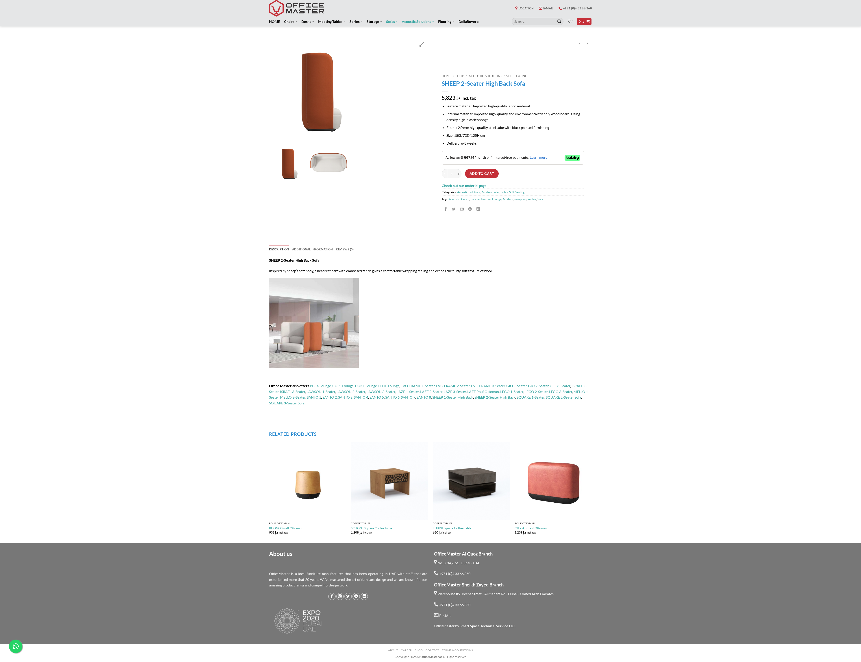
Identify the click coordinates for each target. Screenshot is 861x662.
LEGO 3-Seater (560, 391)
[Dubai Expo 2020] (298, 621)
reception (520, 199)
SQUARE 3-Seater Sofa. (287, 403)
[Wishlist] (570, 21)
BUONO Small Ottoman (285, 528)
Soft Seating (516, 76)
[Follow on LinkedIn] (364, 596)
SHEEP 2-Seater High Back (494, 397)
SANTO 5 (377, 397)
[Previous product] (587, 44)
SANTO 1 (314, 397)
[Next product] (579, 44)
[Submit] (559, 21)
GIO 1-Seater (516, 386)
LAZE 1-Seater (408, 391)
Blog (419, 650)
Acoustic (454, 199)
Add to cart (482, 173)
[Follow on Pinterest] (356, 596)
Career (406, 650)
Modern (508, 199)
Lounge (497, 199)
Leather (486, 199)
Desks (306, 21)
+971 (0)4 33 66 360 (454, 573)
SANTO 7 (408, 397)
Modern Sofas (491, 192)
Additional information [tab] (312, 249)
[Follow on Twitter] (348, 596)
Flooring (444, 21)
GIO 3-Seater (560, 386)
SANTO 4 (361, 397)
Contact (432, 650)
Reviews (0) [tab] (345, 249)
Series (355, 21)
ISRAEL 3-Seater (292, 391)
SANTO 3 (345, 397)
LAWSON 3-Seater (381, 391)
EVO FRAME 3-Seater (488, 386)
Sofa (540, 199)
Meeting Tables (330, 21)
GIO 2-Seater (538, 386)
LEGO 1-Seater (511, 391)
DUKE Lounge (366, 386)
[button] (584, 21)
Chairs (289, 21)
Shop (460, 76)
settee (532, 199)
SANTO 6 (392, 397)
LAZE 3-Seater (455, 391)
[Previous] (269, 492)
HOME (274, 21)
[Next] (591, 492)
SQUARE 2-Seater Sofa (563, 397)
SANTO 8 (424, 397)
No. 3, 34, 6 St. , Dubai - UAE (458, 563)
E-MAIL (445, 615)
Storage (373, 21)
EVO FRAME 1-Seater (418, 386)
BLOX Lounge (320, 386)
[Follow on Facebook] (332, 596)
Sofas (390, 21)
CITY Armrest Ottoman (531, 528)
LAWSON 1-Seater (321, 391)
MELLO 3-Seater (292, 397)
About (393, 650)
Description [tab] (279, 249)
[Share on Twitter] (454, 209)
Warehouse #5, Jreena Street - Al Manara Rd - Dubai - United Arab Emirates (495, 594)
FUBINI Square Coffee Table (452, 528)
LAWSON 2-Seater (351, 391)
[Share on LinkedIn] (478, 209)
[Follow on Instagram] (340, 596)
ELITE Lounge (388, 386)
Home (446, 76)
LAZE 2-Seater (431, 391)
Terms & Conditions (457, 650)
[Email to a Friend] (462, 209)
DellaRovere (469, 21)
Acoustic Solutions (416, 21)
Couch (465, 199)
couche (475, 199)
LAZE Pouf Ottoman (483, 391)
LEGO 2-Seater (536, 391)
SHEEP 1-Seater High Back (452, 397)
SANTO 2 (329, 397)
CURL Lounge (343, 386)
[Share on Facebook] (446, 209)
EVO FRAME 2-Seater (453, 386)
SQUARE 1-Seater (530, 397)
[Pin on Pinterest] (470, 209)
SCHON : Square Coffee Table (371, 528)
